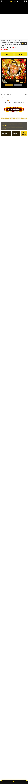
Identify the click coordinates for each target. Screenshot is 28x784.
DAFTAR (21, 54)
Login (8, 782)
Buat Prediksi (24, 133)
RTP (19, 782)
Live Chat (25, 782)
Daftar (14, 782)
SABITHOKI (3, 40)
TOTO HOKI (14, 40)
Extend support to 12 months (13, 102)
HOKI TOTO (20, 40)
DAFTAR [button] (17, 85)
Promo (3, 782)
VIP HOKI (8, 40)
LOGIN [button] (7, 85)
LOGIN (7, 54)
